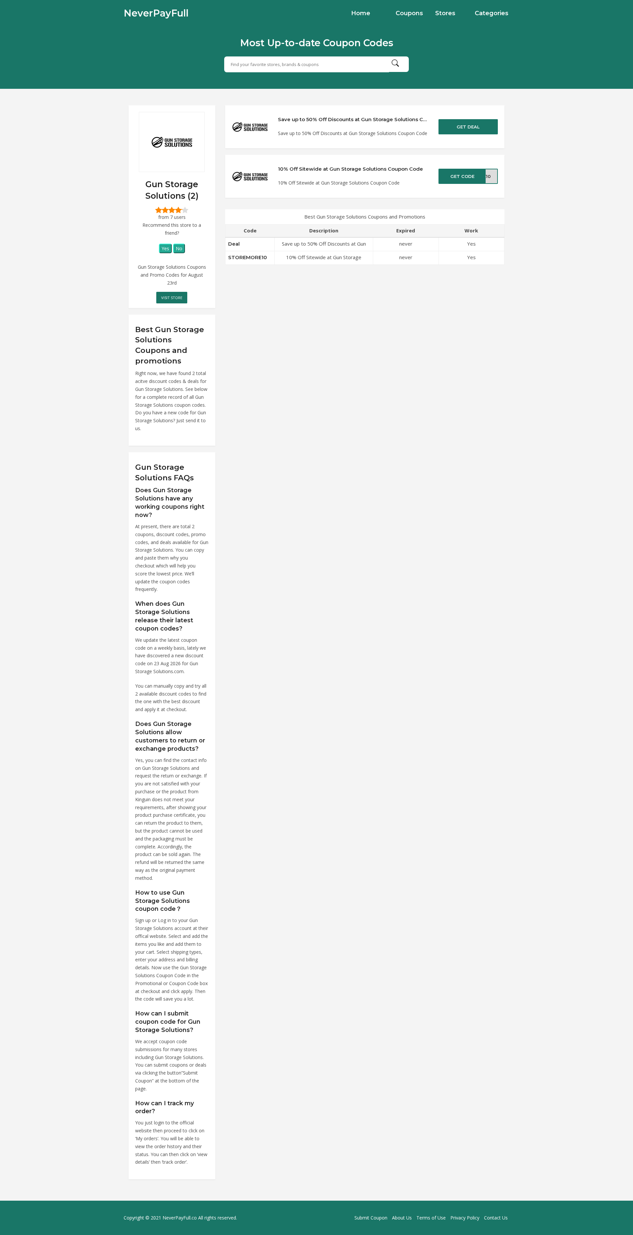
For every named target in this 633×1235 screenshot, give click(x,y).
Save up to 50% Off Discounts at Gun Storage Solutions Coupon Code (366, 119)
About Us (402, 1218)
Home (360, 13)
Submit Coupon (370, 1218)
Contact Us (496, 1218)
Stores (445, 13)
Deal (234, 244)
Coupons (409, 13)
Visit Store (171, 297)
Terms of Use (431, 1218)
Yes (165, 248)
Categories (491, 13)
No (179, 248)
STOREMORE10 (247, 257)
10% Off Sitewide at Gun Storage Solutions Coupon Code (350, 169)
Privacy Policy (464, 1218)
